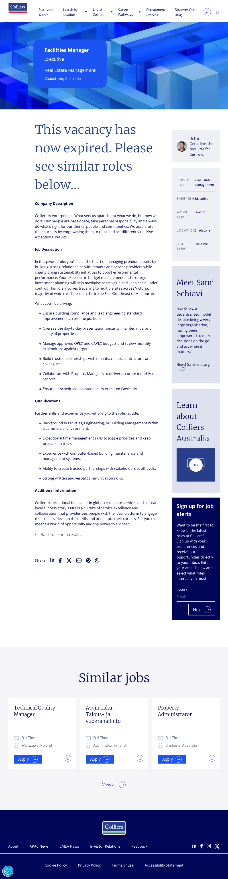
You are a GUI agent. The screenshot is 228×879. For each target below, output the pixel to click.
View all (109, 784)
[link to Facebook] (201, 846)
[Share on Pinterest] (88, 560)
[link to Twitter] (217, 847)
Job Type (181, 246)
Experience (184, 198)
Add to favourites (66, 758)
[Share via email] (78, 560)
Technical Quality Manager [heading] (34, 711)
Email (182, 590)
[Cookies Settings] (7, 871)
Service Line (184, 182)
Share (40, 560)
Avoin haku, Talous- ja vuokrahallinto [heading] (103, 714)
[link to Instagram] (209, 846)
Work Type (182, 214)
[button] (85, 12)
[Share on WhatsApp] (97, 560)
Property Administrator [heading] (175, 711)
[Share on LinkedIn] (52, 560)
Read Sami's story (193, 364)
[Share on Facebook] (60, 560)
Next (197, 609)
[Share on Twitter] (69, 560)
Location (184, 230)
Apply (23, 759)
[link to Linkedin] (194, 846)
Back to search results (61, 534)
